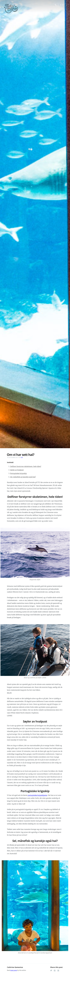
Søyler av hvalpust (17, 470)
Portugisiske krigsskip (18, 473)
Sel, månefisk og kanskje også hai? (23, 477)
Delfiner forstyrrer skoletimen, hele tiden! (25, 466)
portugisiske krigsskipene (37, 795)
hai (22, 457)
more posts (13, 970)
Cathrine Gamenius (15, 967)
